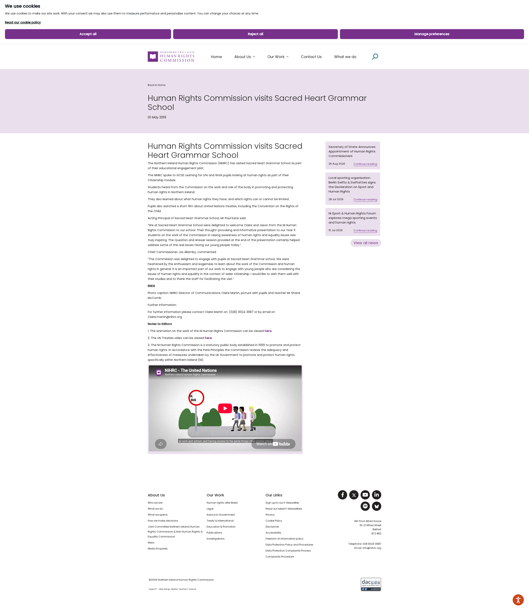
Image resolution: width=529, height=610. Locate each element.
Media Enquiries (158, 548)
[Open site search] (375, 56)
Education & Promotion (221, 526)
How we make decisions (163, 520)
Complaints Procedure (280, 556)
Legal (210, 508)
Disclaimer (272, 526)
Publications (214, 532)
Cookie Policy (274, 520)
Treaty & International (220, 520)
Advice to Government (221, 514)
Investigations (216, 538)
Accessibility (273, 532)
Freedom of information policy (285, 538)
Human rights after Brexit (222, 502)
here (268, 331)
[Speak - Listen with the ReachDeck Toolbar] (518, 599)
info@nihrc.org (372, 548)
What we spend (157, 514)
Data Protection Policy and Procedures (289, 544)
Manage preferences (432, 34)
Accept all (88, 34)
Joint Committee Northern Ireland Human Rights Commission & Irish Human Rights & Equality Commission (175, 531)
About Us (156, 495)
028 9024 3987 (372, 544)
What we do (155, 508)
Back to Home (156, 85)
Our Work (215, 495)
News (151, 542)
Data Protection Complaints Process (288, 550)
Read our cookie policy (23, 22)
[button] (244, 56)
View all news (366, 242)
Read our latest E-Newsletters (284, 508)
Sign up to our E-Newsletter (282, 502)
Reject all (255, 34)
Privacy (270, 514)
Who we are (155, 502)
